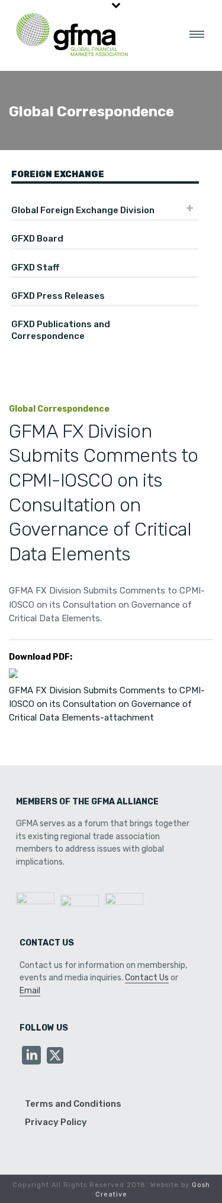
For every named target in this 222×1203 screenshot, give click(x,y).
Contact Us (147, 978)
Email (30, 991)
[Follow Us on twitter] (55, 1056)
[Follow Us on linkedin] (31, 1056)
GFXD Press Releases (58, 296)
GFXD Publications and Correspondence (60, 330)
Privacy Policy (56, 1122)
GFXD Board (37, 238)
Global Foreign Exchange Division (83, 210)
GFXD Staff (35, 267)
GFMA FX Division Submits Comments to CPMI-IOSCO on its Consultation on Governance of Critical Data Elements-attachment (107, 704)
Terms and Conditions (73, 1103)
